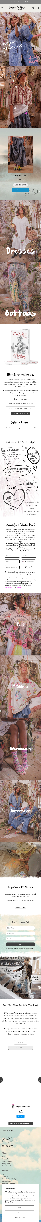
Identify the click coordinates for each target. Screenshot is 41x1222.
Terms (19, 590)
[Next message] (38, 1)
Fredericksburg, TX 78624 (8, 1144)
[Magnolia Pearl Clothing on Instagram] (7, 1149)
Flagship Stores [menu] (6, 1161)
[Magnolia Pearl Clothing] (17, 8)
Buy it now (20, 190)
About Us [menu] (4, 1159)
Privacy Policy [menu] (6, 1166)
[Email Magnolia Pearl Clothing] (3, 1149)
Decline (19, 1212)
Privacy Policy (9, 1202)
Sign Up (20, 947)
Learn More (20, 910)
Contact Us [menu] (5, 1179)
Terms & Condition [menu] (7, 1168)
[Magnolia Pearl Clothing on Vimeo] (12, 1149)
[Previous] (13, 1004)
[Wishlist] (36, 7)
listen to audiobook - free (20, 408)
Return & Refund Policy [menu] (9, 1181)
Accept (19, 1207)
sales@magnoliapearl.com (8, 1140)
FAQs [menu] (3, 1177)
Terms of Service (9, 952)
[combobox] (23, 564)
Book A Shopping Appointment (20, 1125)
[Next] (27, 1004)
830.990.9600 (5, 1138)
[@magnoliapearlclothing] (13, 1109)
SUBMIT (28, 569)
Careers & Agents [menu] (7, 1164)
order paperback (20, 414)
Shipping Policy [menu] (6, 1183)
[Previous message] (2, 1)
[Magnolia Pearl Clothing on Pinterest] (10, 1149)
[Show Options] (18, 569)
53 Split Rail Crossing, (7, 1142)
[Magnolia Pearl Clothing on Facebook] (5, 1149)
